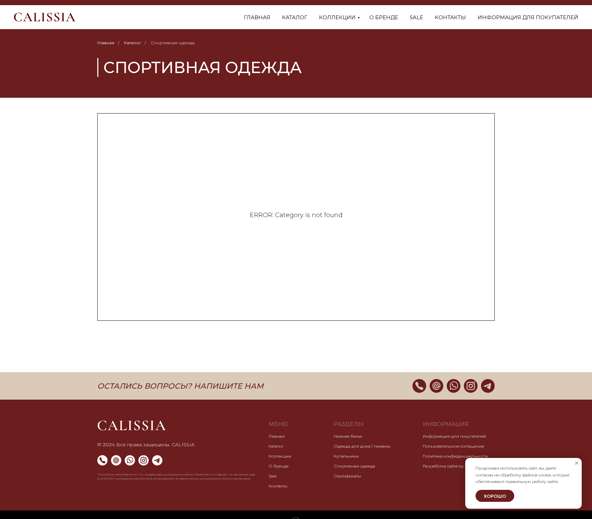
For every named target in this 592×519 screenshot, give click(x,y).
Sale (416, 17)
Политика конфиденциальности (455, 456)
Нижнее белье (348, 436)
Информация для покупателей (528, 17)
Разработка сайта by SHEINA (451, 466)
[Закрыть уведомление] (576, 463)
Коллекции (337, 17)
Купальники (346, 456)
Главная (257, 17)
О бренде (383, 17)
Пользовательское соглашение (453, 446)
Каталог (294, 17)
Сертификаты (347, 476)
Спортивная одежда (354, 466)
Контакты (450, 17)
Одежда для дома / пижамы (362, 446)
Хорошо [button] (495, 496)
